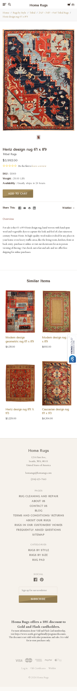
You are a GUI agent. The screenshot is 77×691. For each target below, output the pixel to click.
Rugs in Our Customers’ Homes (38, 525)
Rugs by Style (19, 12)
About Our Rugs (38, 520)
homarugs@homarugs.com (38, 473)
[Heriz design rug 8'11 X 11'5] (20, 383)
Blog (38, 510)
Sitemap (38, 534)
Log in (24, 668)
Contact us (38, 506)
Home (6, 12)
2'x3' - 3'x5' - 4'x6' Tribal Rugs (54, 12)
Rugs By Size (38, 555)
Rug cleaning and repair (38, 496)
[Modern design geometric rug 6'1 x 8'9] (20, 311)
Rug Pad (38, 560)
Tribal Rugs (10, 154)
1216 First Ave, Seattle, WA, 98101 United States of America (38, 461)
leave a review (39, 166)
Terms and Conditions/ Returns (38, 515)
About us (38, 501)
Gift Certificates (38, 668)
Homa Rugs (38, 451)
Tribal (32, 12)
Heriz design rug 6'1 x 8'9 (15, 16)
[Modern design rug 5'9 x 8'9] (56, 311)
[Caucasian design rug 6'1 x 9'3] (56, 383)
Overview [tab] (8, 219)
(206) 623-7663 (38, 479)
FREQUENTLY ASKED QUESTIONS (38, 530)
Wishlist (67, 207)
